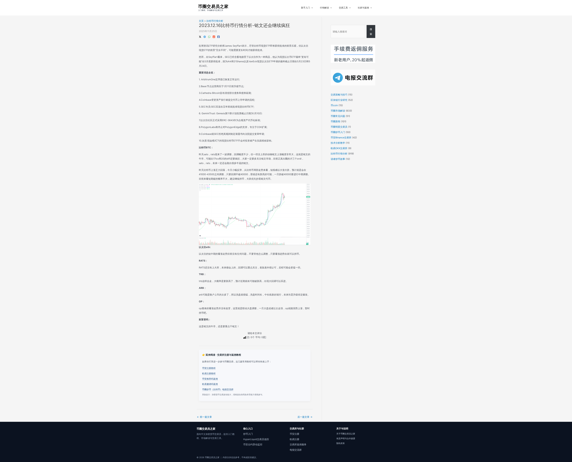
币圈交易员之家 (213, 6)
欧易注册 (294, 439)
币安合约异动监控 (252, 444)
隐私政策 (340, 443)
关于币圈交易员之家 (345, 433)
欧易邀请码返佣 (210, 384)
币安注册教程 (209, 368)
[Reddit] (214, 36)
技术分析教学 (338, 142)
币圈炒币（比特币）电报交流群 (217, 389)
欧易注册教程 (209, 373)
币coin (334, 105)
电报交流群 (296, 449)
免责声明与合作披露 (345, 438)
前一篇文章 (204, 416)
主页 (201, 20)
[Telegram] (204, 36)
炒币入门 (248, 433)
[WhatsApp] (209, 36)
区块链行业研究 (339, 99)
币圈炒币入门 (338, 132)
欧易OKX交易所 (339, 148)
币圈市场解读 (338, 110)
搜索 (371, 31)
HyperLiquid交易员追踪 (256, 439)
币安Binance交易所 (341, 137)
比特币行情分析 (214, 20)
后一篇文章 (304, 416)
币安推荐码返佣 (210, 378)
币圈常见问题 (338, 116)
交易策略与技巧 (339, 94)
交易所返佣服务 (298, 444)
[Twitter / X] (200, 36)
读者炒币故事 (338, 158)
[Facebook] (218, 36)
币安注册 (294, 433)
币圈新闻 (335, 121)
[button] (311, 8)
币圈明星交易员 (339, 126)
